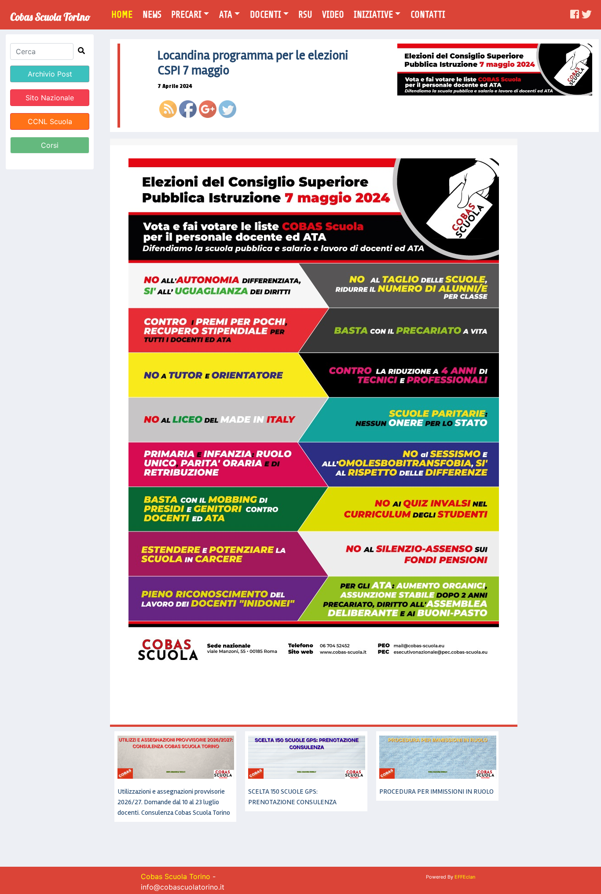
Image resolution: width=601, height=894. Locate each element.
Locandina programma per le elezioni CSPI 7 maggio (253, 63)
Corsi (50, 145)
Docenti (265, 14)
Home (125, 14)
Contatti (427, 14)
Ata (225, 14)
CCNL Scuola (50, 121)
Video (333, 14)
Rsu (305, 14)
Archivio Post (50, 74)
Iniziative (373, 14)
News (152, 14)
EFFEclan (464, 877)
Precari (186, 14)
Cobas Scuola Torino (50, 14)
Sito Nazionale (50, 97)
